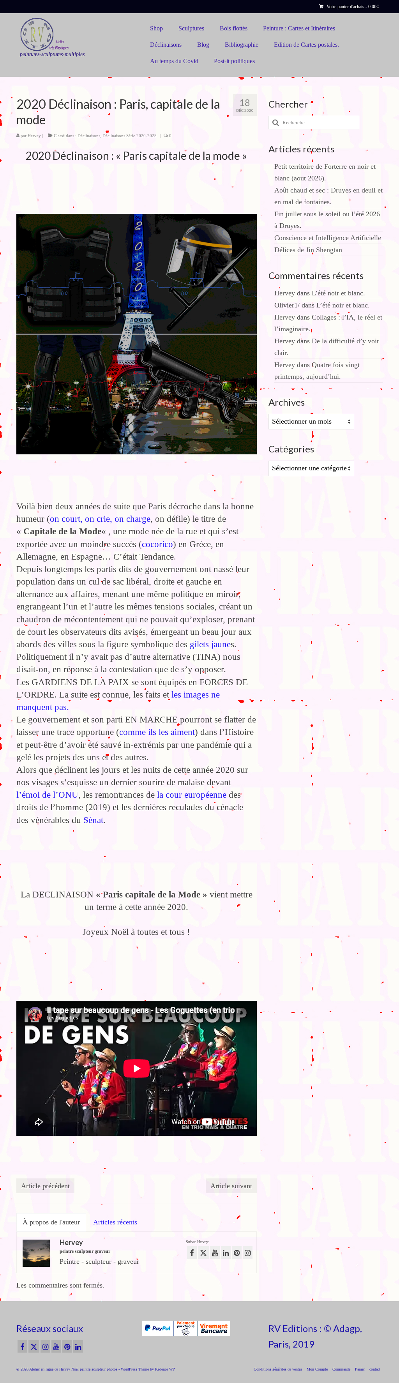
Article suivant (231, 1186)
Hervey (34, 135)
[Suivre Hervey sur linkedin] (226, 1252)
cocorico (157, 544)
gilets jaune (210, 644)
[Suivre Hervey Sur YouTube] (215, 1252)
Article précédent (45, 1186)
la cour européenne (191, 795)
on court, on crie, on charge (100, 519)
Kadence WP (165, 1369)
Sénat (93, 820)
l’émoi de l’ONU (47, 795)
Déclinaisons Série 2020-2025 (129, 135)
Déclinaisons (89, 135)
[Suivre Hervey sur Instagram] (247, 1252)
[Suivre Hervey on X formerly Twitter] (203, 1252)
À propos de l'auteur (51, 1222)
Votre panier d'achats (352, 6)
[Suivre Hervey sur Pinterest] (237, 1252)
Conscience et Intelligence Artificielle (327, 238)
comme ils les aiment (157, 732)
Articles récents (115, 1222)
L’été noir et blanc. (338, 293)
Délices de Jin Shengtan (308, 250)
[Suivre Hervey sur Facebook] (192, 1252)
